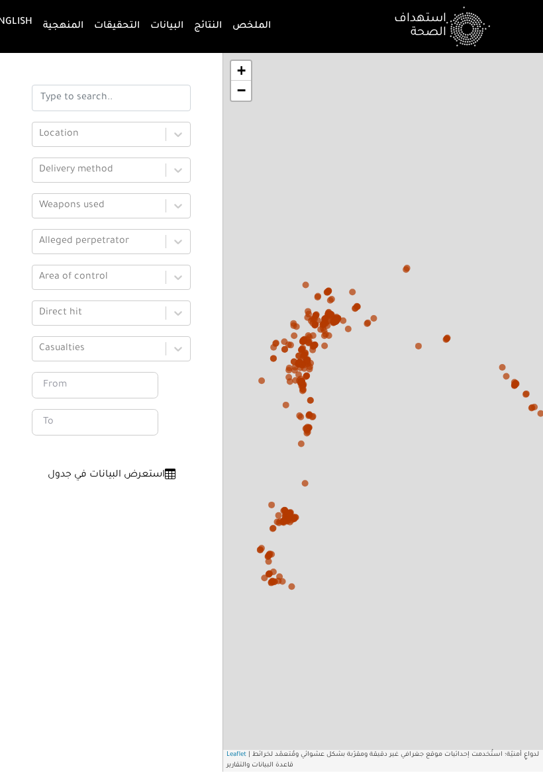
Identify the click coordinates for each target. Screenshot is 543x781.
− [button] (241, 90)
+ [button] (241, 70)
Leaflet (236, 754)
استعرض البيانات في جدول (106, 475)
